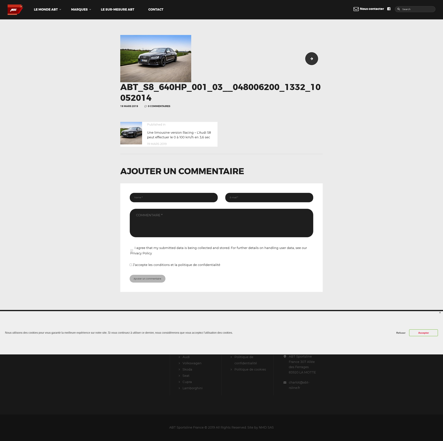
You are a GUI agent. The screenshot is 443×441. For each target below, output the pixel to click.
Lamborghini (193, 388)
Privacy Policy (141, 253)
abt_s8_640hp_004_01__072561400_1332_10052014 (316, 58)
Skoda (187, 369)
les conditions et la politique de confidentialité (184, 265)
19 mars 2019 (129, 106)
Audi (186, 357)
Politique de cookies (250, 369)
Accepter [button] (423, 332)
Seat (186, 376)
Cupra (187, 382)
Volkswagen (192, 363)
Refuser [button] (400, 332)
